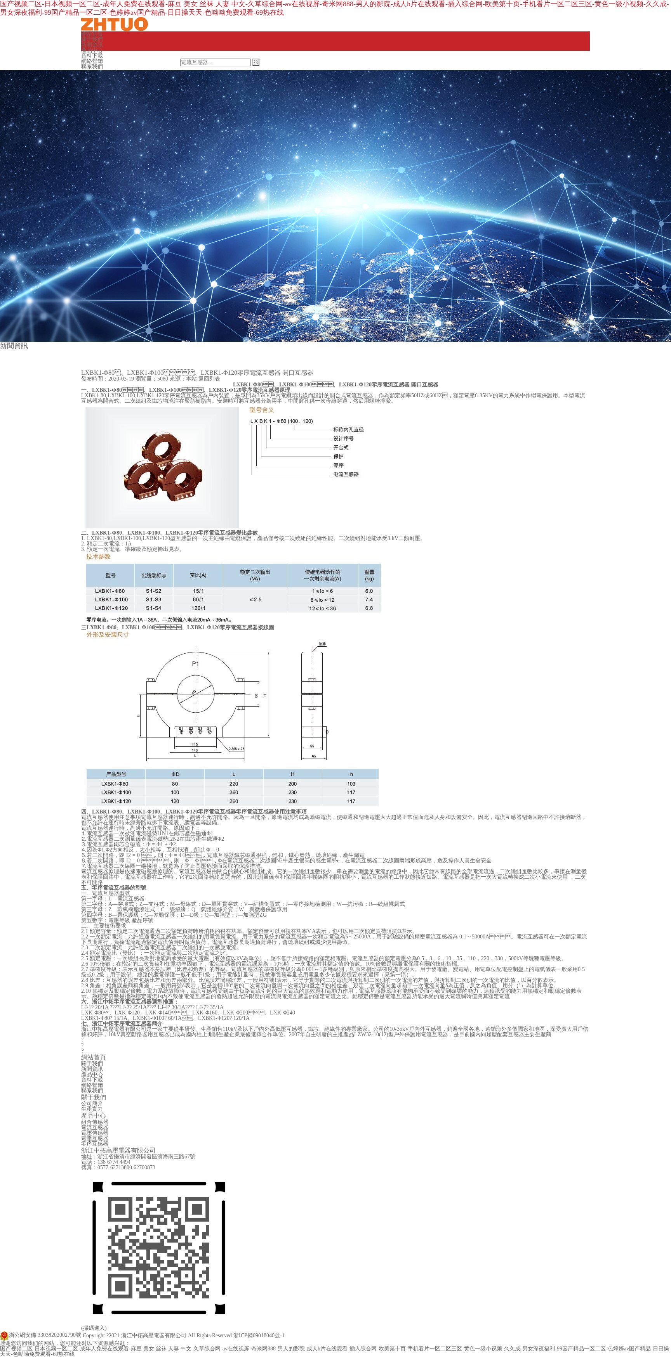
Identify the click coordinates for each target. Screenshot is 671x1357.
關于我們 (92, 39)
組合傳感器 (94, 1122)
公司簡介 (92, 1103)
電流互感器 (94, 1127)
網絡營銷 (92, 61)
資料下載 (92, 56)
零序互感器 (94, 1144)
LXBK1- (248, 385)
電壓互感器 (94, 1138)
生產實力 (92, 1109)
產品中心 (92, 50)
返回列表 (209, 379)
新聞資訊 (92, 45)
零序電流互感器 (255, 812)
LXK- (92, 1013)
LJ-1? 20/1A (95, 1007)
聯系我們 (92, 66)
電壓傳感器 (94, 1133)
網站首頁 (92, 34)
